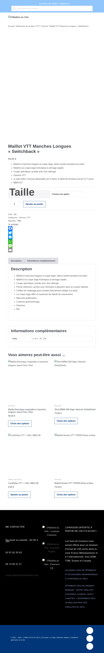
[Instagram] (89, 638)
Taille (22, 192)
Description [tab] (16, 261)
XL (41, 338)
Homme (44, 26)
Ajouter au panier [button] (19, 494)
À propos (45, 637)
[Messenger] (52, 237)
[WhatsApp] (52, 241)
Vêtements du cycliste (25, 26)
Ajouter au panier (34, 204)
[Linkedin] (89, 646)
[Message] (52, 246)
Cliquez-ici (64, 3)
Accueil (11, 26)
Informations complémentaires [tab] (41, 261)
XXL (45, 338)
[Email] (52, 250)
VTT (38, 26)
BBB (19, 221)
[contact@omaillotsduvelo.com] (7, 572)
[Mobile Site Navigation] (95, 17)
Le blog (52, 637)
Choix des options (19, 423)
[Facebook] (52, 228)
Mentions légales (63, 637)
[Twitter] (52, 233)
